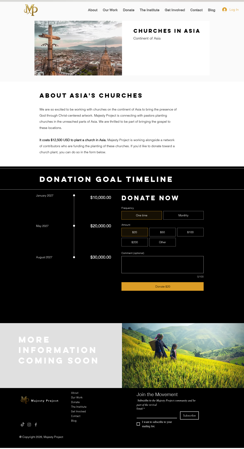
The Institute (78, 407)
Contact (75, 416)
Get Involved (78, 411)
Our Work (77, 397)
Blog (73, 421)
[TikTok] (22, 424)
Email (141, 408)
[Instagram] (29, 424)
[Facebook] (35, 424)
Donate (75, 402)
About (74, 393)
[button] (92, 10)
